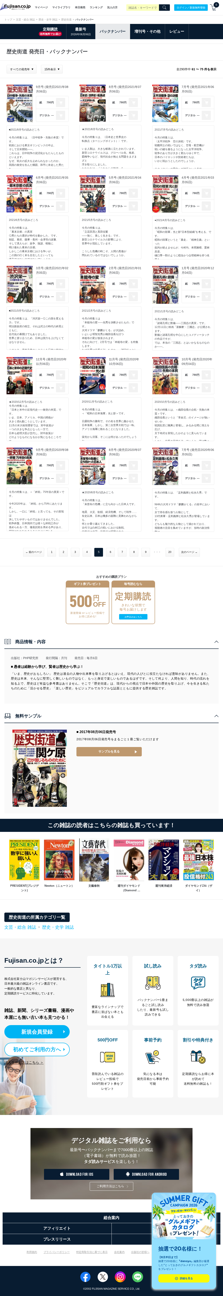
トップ (8, 19)
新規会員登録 (37, 1032)
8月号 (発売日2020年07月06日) (125, 452)
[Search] (164, 7)
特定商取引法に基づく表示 (92, 1252)
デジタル (44, 115)
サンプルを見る (109, 751)
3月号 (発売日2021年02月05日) (52, 270)
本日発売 (80, 7)
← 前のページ (33, 552)
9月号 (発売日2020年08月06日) (52, 452)
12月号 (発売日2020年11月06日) (51, 362)
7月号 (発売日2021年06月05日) (198, 89)
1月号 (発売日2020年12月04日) (198, 270)
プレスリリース (57, 1239)
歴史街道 (66, 19)
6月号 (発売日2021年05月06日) (52, 180)
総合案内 (111, 1217)
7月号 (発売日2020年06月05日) (198, 452)
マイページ (41, 7)
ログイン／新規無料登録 (191, 7)
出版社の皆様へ (140, 1252)
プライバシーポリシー (57, 1252)
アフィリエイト (57, 1228)
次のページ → (189, 552)
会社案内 (119, 1252)
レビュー (176, 31)
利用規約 (32, 1252)
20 (169, 552)
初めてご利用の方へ (37, 1049)
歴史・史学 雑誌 (48, 19)
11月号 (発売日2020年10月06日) (124, 362)
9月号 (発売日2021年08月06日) (52, 89)
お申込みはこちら (133, 617)
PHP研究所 (30, 658)
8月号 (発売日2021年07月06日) (125, 89)
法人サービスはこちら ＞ (24, 1062)
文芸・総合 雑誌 (25, 19)
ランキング (96, 7)
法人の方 (112, 7)
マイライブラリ (61, 7)
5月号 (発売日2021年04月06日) (125, 180)
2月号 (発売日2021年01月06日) (125, 270)
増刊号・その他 (147, 31)
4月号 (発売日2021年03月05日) (198, 180)
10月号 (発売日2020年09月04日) (197, 362)
